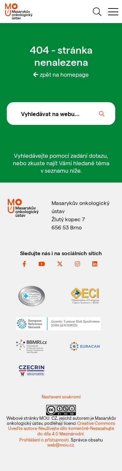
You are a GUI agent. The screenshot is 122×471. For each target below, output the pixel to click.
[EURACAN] (84, 345)
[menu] (113, 12)
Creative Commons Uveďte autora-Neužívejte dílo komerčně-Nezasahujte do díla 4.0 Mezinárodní (62, 428)
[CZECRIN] (31, 370)
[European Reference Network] (58, 323)
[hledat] (97, 12)
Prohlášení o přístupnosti (44, 439)
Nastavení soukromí (61, 396)
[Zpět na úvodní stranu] (30, 11)
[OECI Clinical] (84, 295)
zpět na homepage (63, 74)
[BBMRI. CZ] (31, 345)
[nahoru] (109, 451)
